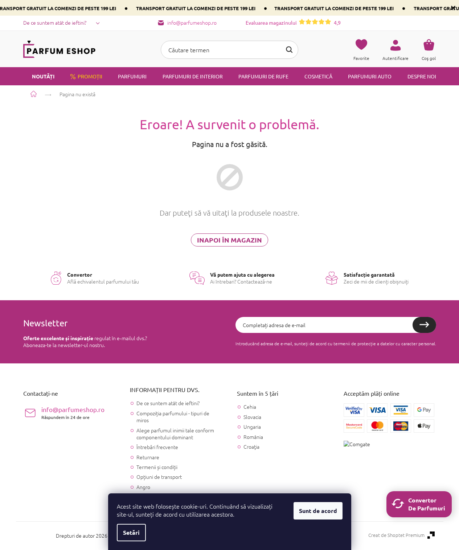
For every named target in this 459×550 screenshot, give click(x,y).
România (253, 436)
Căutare (289, 49)
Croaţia (251, 446)
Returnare (147, 457)
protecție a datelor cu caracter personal (396, 343)
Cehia (249, 406)
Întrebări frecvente (157, 447)
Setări (131, 532)
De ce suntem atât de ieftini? (54, 22)
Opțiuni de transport (159, 476)
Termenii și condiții (156, 466)
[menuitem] (39, 76)
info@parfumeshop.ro (72, 413)
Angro (143, 486)
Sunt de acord (318, 510)
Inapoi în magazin (229, 240)
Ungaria (252, 426)
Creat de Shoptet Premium (396, 535)
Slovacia (252, 416)
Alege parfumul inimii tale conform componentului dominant (175, 434)
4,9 (293, 22)
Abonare (424, 325)
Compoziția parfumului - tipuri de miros (172, 417)
